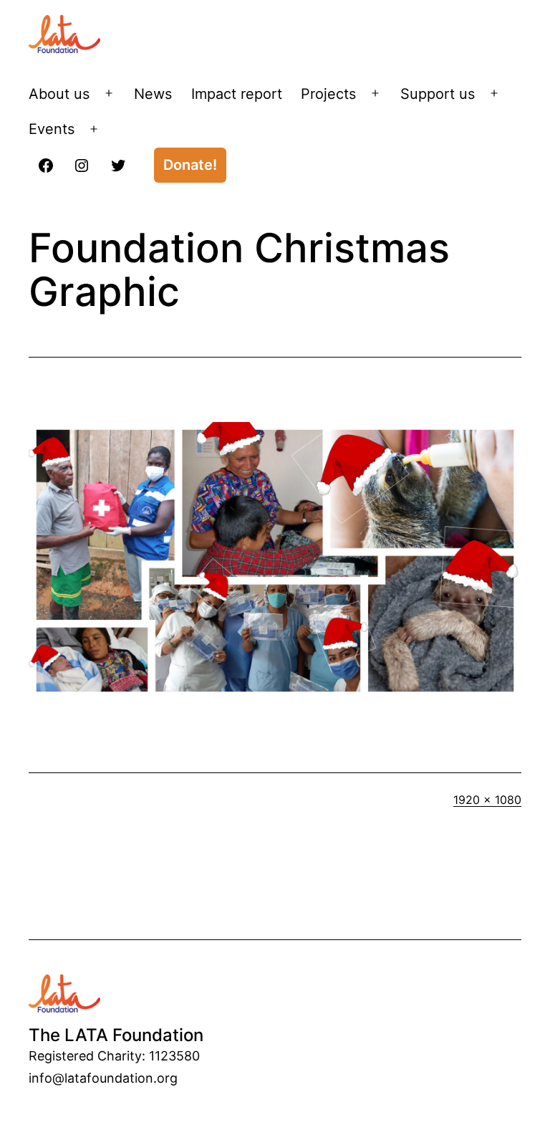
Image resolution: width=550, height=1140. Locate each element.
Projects (328, 93)
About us (59, 93)
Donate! (190, 164)
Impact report (236, 93)
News (153, 93)
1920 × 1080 (487, 799)
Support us (437, 93)
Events (51, 129)
